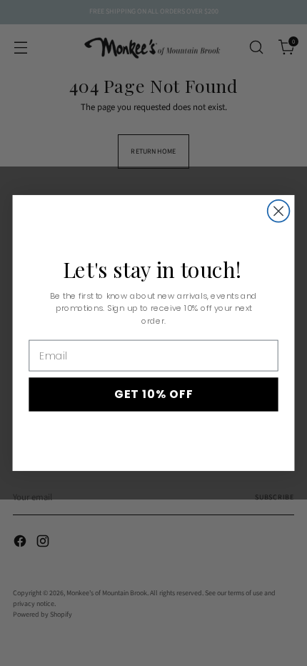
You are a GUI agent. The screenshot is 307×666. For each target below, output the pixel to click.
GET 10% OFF (153, 394)
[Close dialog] (279, 211)
